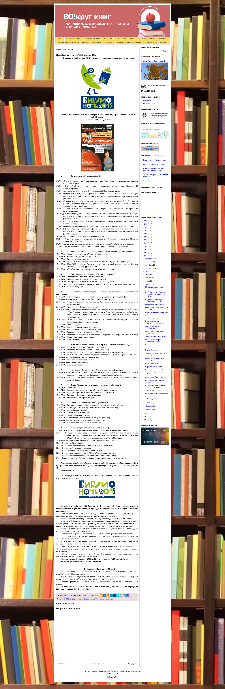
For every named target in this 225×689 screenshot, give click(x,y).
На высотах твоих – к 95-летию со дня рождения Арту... (155, 372)
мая (147, 281)
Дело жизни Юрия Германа (155, 377)
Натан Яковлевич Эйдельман (156, 313)
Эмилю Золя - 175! (152, 390)
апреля (149, 284)
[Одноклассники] (108, 595)
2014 (146, 413)
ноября (149, 262)
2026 (146, 221)
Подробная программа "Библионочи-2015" (154, 300)
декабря (149, 258)
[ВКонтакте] (104, 595)
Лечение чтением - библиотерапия (152, 327)
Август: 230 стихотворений (153, 164)
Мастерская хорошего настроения (130, 42)
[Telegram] (121, 595)
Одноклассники (149, 103)
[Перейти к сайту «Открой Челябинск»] (155, 138)
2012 (146, 420)
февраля (149, 406)
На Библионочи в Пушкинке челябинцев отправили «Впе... (155, 294)
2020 (146, 240)
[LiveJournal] (114, 595)
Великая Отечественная (124, 38)
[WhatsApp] (124, 595)
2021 (146, 237)
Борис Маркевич (151, 350)
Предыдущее (133, 664)
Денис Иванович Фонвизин (155, 336)
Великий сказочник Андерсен (156, 394)
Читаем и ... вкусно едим (91, 42)
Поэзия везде (152, 42)
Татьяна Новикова (74, 595)
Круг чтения (107, 38)
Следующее (61, 664)
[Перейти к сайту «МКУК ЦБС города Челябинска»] (155, 118)
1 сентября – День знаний (153, 61)
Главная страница (97, 664)
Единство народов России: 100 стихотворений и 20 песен (155, 169)
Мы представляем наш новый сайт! (154, 288)
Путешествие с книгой (145, 38)
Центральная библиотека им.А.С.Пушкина (89, 599)
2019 (146, 243)
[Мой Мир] (111, 595)
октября (149, 265)
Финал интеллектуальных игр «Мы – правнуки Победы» (156, 317)
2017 (146, 249)
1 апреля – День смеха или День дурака (155, 398)
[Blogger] (101, 595)
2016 (146, 253)
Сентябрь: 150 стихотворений (154, 181)
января (149, 409)
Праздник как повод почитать (68, 42)
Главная (60, 38)
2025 (146, 224)
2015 (146, 256)
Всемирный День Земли (154, 304)
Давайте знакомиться (74, 38)
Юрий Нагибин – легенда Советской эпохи (155, 386)
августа (149, 271)
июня (148, 278)
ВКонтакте (147, 101)
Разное (163, 42)
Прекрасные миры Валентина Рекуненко (154, 322)
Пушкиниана (162, 38)
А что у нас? (109, 42)
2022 (146, 233)
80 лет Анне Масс (152, 363)
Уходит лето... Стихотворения (154, 160)
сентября (149, 268)
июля (148, 275)
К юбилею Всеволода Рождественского (153, 346)
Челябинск (109, 599)
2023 (146, 230)
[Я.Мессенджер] (117, 595)
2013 (146, 416)
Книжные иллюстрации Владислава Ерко (154, 341)
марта (148, 403)
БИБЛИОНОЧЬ (67, 599)
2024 (146, 227)
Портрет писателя (93, 38)
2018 (146, 246)
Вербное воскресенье (153, 367)
